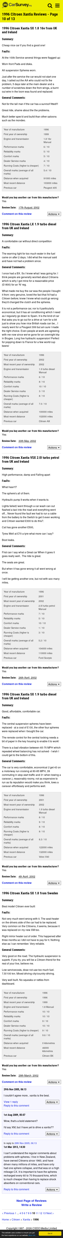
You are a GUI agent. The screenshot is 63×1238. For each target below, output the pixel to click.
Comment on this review (17, 214)
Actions (52, 214)
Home (5, 1219)
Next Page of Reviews (31, 1201)
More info (31, 1235)
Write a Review (31, 1205)
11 (37, 1213)
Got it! (50, 1233)
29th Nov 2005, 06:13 (26, 1143)
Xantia (26, 1219)
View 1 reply (11, 1102)
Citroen (16, 1219)
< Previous (8, 1213)
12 (40, 1213)
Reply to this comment (16, 1105)
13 (44, 1213)
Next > (50, 1213)
